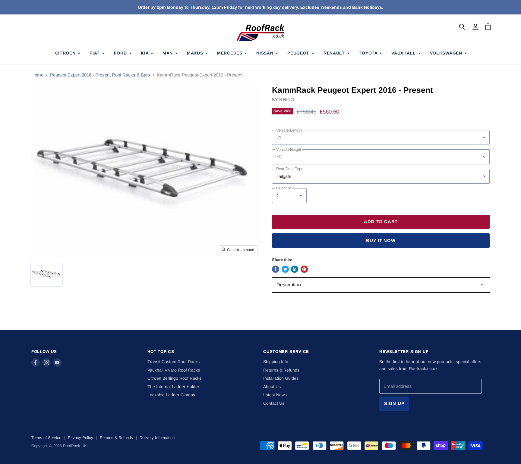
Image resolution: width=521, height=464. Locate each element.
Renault (335, 53)
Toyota (369, 53)
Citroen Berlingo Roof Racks (174, 378)
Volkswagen (447, 53)
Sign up (394, 403)
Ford (121, 53)
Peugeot (299, 53)
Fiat (95, 53)
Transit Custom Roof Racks (173, 361)
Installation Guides (280, 378)
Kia (145, 53)
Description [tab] (288, 284)
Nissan (265, 53)
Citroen (66, 53)
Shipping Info (275, 361)
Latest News (275, 394)
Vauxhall (404, 53)
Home (37, 74)
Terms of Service (46, 437)
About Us (272, 386)
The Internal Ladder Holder (173, 386)
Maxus (195, 53)
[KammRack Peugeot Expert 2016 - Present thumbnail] (46, 274)
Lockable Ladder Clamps (171, 394)
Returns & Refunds (281, 370)
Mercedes (230, 53)
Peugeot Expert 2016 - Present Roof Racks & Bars (100, 74)
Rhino (286, 99)
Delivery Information (157, 437)
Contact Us (273, 403)
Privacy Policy (80, 437)
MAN (168, 53)
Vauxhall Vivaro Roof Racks (173, 370)
